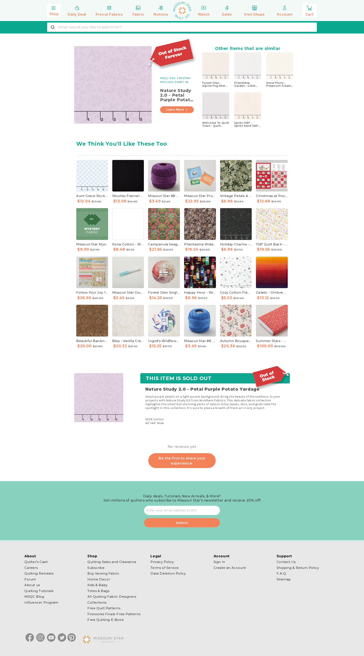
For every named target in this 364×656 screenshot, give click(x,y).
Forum (30, 579)
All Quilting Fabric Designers (111, 597)
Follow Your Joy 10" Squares (92, 292)
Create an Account (230, 568)
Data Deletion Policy (168, 573)
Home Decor (98, 579)
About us (32, 585)
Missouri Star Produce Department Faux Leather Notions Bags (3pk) (200, 196)
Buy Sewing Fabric (103, 573)
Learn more (175, 109)
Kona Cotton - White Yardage (128, 244)
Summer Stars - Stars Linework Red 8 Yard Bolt (272, 341)
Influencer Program (41, 602)
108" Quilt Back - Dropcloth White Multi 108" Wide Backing (272, 244)
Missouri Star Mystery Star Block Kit (92, 244)
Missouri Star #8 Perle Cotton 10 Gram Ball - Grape (164, 196)
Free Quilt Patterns (103, 608)
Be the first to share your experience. (182, 460)
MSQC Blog (34, 597)
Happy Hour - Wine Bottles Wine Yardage (200, 292)
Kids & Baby (97, 585)
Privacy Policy (162, 562)
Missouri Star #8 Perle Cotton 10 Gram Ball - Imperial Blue (200, 341)
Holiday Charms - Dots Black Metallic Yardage (236, 244)
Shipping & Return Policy (298, 568)
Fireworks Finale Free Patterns (113, 614)
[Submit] (53, 27)
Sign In (219, 562)
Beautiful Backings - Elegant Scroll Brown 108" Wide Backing (92, 341)
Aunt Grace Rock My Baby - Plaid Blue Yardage (92, 196)
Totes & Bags (98, 591)
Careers (31, 568)
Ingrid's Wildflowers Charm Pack (164, 341)
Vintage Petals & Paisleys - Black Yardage (236, 196)
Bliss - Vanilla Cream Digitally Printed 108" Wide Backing (128, 341)
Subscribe (95, 568)
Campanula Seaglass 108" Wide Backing (164, 244)
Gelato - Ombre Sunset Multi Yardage (272, 292)
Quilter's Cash (36, 562)
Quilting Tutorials (39, 591)
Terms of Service (164, 568)
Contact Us (286, 562)
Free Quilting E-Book (105, 620)
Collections (97, 602)
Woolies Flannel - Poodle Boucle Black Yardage (128, 196)
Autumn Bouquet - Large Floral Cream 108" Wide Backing (236, 341)
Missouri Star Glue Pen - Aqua (128, 292)
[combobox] (182, 27)
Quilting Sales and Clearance (111, 562)
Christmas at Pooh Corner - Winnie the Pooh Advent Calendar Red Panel (272, 196)
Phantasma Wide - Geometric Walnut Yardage (200, 244)
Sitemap (284, 579)
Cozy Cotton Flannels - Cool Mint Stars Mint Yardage (236, 292)
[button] (54, 10)
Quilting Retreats (39, 573)
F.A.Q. (282, 573)
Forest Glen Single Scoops (164, 292)
